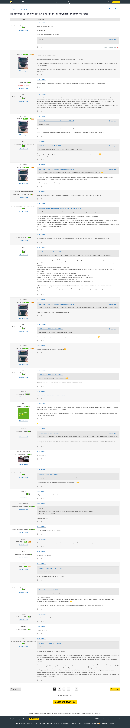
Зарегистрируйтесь (65, 702)
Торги (52, 1)
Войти (108, 1)
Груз (57, 1)
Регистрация (116, 1)
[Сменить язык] (23, 2)
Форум (70, 1)
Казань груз (17, 1)
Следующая (115, 689)
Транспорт (63, 1)
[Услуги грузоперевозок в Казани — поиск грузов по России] (11, 1)
